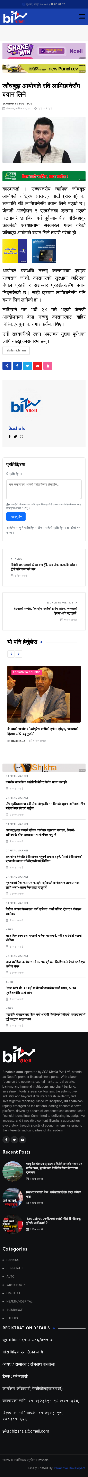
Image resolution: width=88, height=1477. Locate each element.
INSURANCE (15, 1309)
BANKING (13, 1260)
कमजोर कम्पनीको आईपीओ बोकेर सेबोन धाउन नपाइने (36, 782)
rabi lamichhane (16, 350)
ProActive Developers (70, 1468)
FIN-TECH (13, 1293)
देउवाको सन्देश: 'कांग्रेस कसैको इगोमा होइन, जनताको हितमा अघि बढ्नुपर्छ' (45, 611)
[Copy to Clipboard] (47, 366)
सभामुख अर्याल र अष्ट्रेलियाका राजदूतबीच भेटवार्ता (39, 729)
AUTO (9, 982)
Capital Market (17, 776)
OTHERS (12, 1318)
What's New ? (16, 1284)
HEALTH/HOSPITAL (20, 1301)
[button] (11, 654)
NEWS (18, 558)
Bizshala (17, 429)
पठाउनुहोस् (16, 516)
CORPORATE (15, 1268)
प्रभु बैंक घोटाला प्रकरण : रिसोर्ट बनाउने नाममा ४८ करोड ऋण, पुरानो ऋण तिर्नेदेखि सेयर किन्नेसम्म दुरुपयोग (54, 1168)
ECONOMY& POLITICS (17, 103)
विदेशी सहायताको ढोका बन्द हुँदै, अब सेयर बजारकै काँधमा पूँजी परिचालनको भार (44, 567)
